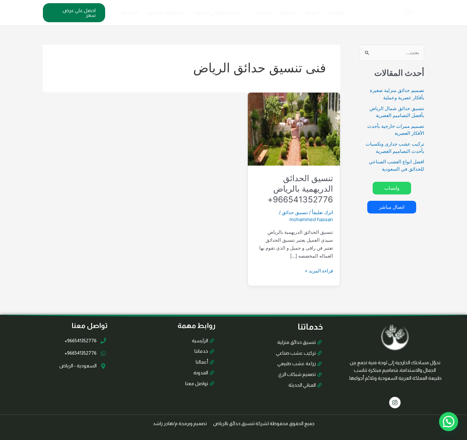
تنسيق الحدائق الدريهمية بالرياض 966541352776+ (300, 189)
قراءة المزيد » (319, 270)
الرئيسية (336, 12)
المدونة (288, 12)
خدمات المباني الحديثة (217, 12)
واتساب (391, 188)
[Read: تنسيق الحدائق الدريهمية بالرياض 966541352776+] (294, 129)
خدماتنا (263, 12)
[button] (253, 12)
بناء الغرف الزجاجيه (166, 12)
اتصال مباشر (391, 207)
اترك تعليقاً (322, 212)
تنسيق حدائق (295, 212)
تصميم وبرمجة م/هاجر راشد (180, 423)
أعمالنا (312, 12)
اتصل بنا (131, 12)
